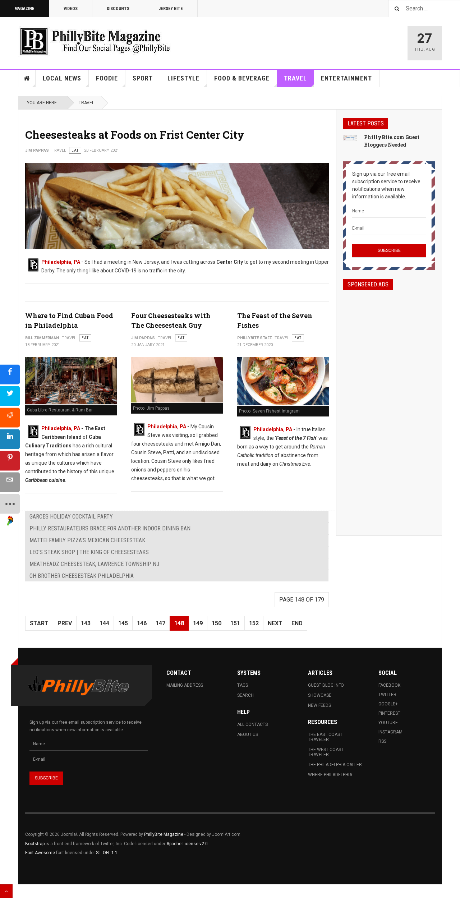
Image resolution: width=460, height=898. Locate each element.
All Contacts (252, 724)
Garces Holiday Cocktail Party (71, 516)
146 (142, 623)
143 (86, 623)
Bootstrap (35, 843)
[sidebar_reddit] (10, 417)
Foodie (107, 78)
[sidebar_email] (10, 482)
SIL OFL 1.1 (107, 852)
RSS (382, 741)
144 (104, 623)
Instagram (390, 731)
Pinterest (389, 713)
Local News (62, 78)
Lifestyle (183, 78)
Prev (65, 623)
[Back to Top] (6, 891)
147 (160, 623)
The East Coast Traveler (325, 737)
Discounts (118, 8)
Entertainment (346, 78)
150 (216, 623)
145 (123, 623)
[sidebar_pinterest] (10, 460)
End (297, 623)
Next (275, 623)
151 (235, 623)
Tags (242, 685)
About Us (247, 734)
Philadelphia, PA (60, 262)
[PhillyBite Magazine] (95, 41)
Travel (295, 78)
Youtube (388, 722)
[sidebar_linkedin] (10, 439)
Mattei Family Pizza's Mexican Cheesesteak (87, 540)
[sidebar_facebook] (10, 374)
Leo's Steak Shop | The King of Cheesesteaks (89, 552)
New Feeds (319, 705)
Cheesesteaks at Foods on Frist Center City (134, 135)
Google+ (388, 703)
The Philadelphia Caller (335, 764)
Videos (71, 8)
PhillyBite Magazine (163, 834)
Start (39, 623)
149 (198, 623)
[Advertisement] (389, 406)
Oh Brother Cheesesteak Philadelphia (81, 575)
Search (245, 695)
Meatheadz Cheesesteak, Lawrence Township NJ (94, 564)
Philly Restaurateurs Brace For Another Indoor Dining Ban (109, 528)
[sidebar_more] (10, 504)
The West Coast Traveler (326, 752)
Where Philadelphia (330, 774)
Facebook (389, 685)
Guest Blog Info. (326, 685)
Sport (143, 78)
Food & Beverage (242, 78)
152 (254, 623)
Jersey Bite (170, 8)
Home (27, 78)
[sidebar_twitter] (10, 396)
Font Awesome (40, 852)
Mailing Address (184, 685)
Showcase (319, 695)
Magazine (24, 8)
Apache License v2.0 (187, 843)
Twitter (387, 694)
